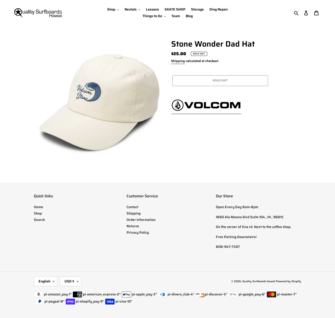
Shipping (178, 61)
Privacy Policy (138, 232)
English (44, 281)
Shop (38, 213)
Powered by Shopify (288, 281)
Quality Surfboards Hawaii (258, 281)
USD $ (69, 281)
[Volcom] (206, 111)
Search (39, 219)
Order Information (141, 219)
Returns (133, 226)
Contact (132, 207)
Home (38, 207)
